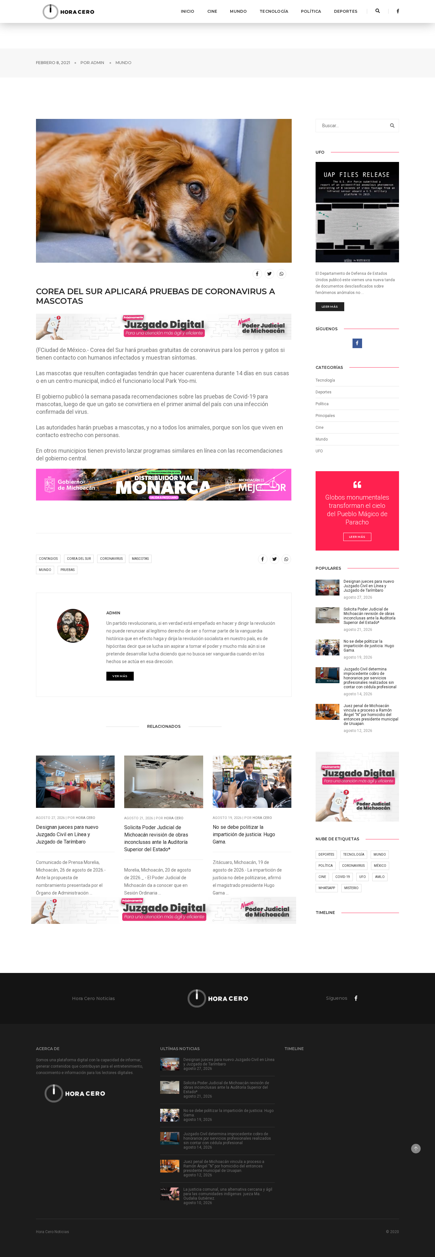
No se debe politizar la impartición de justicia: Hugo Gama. (244, 834)
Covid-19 (342, 877)
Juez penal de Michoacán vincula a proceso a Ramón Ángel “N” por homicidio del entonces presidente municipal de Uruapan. (223, 1166)
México (380, 865)
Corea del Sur (79, 558)
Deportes (345, 11)
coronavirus (111, 558)
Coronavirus (353, 865)
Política (311, 11)
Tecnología (274, 11)
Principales (325, 415)
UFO (319, 451)
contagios (48, 558)
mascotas (140, 558)
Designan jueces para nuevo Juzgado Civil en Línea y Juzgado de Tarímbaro (67, 834)
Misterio (351, 888)
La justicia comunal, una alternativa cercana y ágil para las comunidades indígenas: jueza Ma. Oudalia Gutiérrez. (227, 1194)
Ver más (120, 676)
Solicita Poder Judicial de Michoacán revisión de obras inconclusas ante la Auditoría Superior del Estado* (156, 838)
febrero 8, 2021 (53, 62)
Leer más (330, 306)
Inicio (188, 11)
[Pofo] (68, 11)
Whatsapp (326, 888)
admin (97, 62)
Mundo (238, 11)
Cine (212, 11)
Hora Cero (85, 818)
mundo (45, 570)
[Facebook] (396, 11)
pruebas (68, 570)
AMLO (380, 877)
